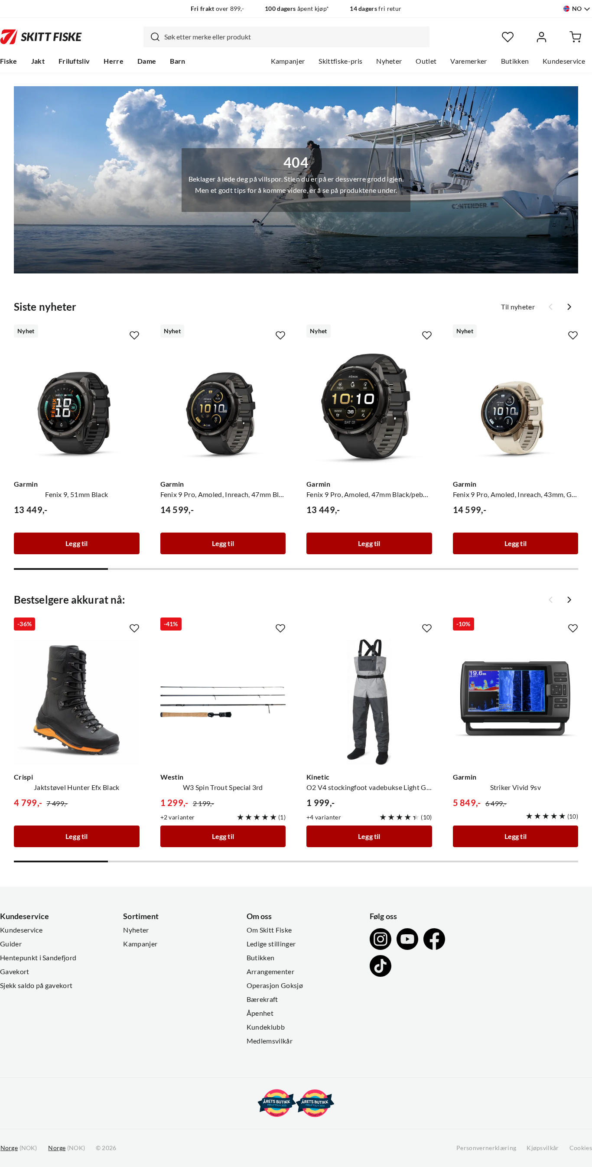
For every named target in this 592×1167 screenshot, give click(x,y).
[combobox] (286, 36)
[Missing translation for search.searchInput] (151, 37)
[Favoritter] (507, 37)
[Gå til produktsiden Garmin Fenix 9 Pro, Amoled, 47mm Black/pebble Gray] (369, 409)
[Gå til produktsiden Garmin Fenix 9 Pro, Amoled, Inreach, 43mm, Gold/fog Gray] (516, 409)
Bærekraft (262, 999)
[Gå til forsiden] (41, 36)
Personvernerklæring (486, 1147)
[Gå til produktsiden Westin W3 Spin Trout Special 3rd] (223, 702)
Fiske (8, 61)
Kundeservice (564, 61)
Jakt (38, 61)
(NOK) (18, 1147)
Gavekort (14, 971)
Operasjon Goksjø (275, 985)
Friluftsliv (74, 61)
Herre (114, 61)
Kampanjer (288, 61)
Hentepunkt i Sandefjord (38, 958)
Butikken (515, 61)
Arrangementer (270, 971)
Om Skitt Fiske (269, 930)
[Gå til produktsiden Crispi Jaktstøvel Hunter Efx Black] (77, 702)
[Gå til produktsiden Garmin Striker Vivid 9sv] (516, 702)
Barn (177, 61)
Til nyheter (518, 307)
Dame (146, 61)
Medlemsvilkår (270, 1041)
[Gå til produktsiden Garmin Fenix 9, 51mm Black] (77, 409)
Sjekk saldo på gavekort (36, 985)
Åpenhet (260, 1013)
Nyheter (389, 61)
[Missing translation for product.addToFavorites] (134, 335)
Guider (11, 944)
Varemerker (468, 61)
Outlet (426, 61)
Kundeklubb (266, 1027)
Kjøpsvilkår (543, 1147)
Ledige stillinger (271, 944)
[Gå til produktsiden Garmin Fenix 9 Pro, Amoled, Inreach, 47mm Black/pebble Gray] (223, 409)
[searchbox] (294, 36)
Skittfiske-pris (340, 61)
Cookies (580, 1147)
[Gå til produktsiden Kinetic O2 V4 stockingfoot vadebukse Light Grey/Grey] (369, 702)
